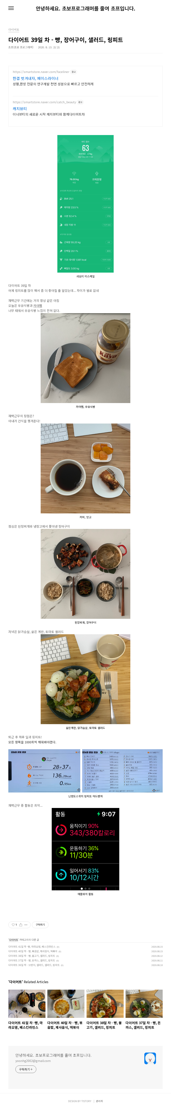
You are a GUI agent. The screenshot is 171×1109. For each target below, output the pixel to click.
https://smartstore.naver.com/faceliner (41, 72)
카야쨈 (37, 305)
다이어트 (13, 939)
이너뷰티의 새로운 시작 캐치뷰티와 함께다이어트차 (49, 114)
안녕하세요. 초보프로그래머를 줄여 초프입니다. (85, 8)
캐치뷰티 (20, 108)
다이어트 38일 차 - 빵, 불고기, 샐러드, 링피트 (31, 955)
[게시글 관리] (26, 925)
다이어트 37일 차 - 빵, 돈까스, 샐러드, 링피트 (31, 960)
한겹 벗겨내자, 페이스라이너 (35, 78)
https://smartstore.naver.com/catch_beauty (44, 102)
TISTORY (86, 1101)
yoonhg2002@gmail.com (33, 1061)
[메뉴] (11, 8)
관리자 (99, 1101)
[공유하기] (20, 925)
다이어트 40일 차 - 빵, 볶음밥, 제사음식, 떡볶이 (32, 951)
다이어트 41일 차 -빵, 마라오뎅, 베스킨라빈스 (31, 946)
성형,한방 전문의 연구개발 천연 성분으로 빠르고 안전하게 (53, 83)
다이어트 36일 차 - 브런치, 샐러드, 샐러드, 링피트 (34, 965)
